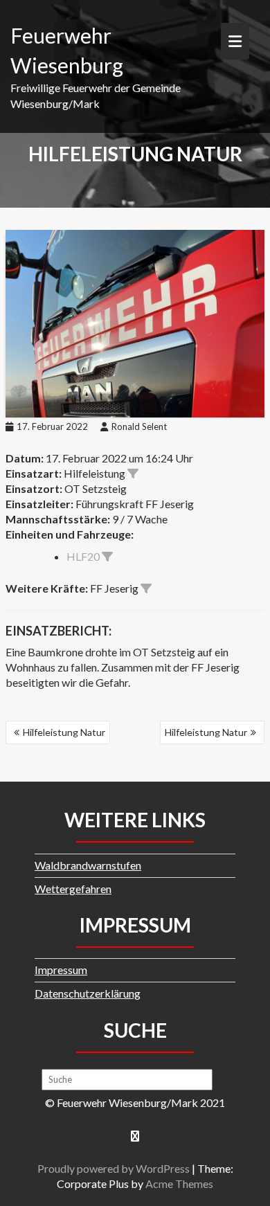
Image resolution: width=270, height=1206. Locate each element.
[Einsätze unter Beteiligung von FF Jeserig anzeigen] (146, 588)
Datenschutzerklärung (88, 993)
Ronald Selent (139, 426)
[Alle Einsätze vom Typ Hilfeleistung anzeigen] (132, 473)
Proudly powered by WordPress (113, 1168)
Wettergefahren (73, 888)
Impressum (61, 969)
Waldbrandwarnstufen (88, 865)
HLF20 (83, 556)
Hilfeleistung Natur (64, 732)
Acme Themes (179, 1183)
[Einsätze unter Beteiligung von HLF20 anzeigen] (107, 556)
